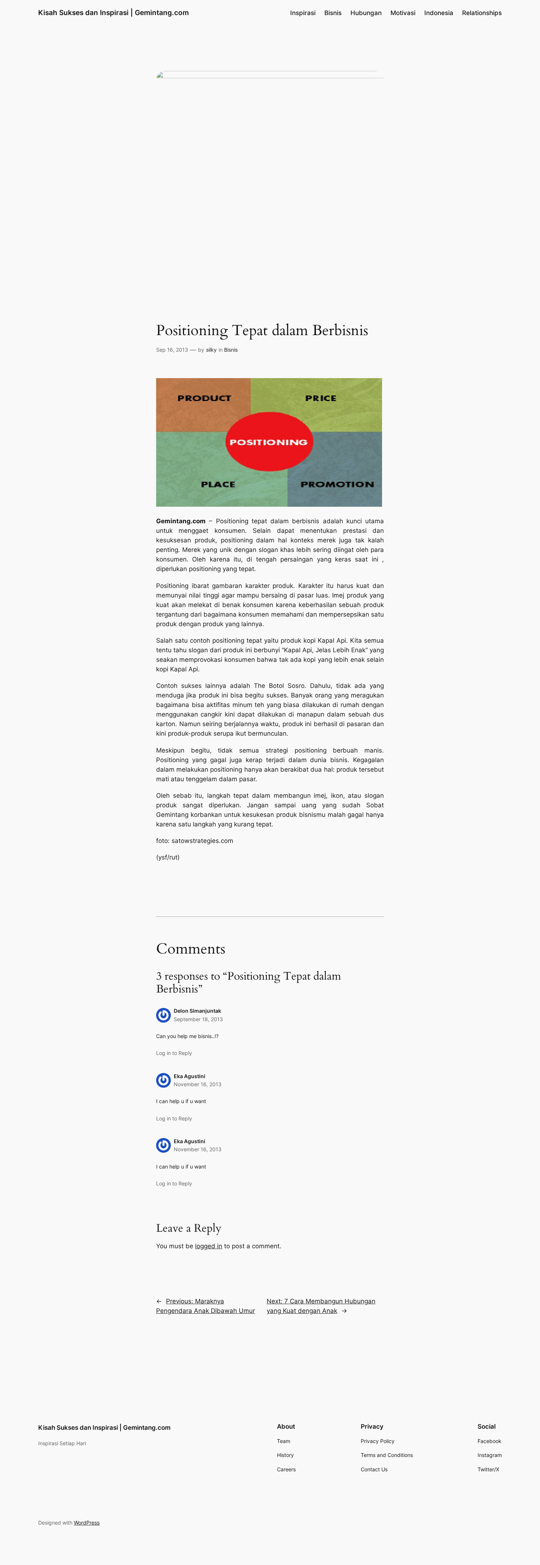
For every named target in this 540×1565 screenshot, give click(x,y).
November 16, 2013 (198, 1084)
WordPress (87, 1522)
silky (211, 350)
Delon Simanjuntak (197, 1011)
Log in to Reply (174, 1053)
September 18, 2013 (198, 1019)
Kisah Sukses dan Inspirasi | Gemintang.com (113, 12)
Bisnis (231, 350)
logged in (208, 1246)
